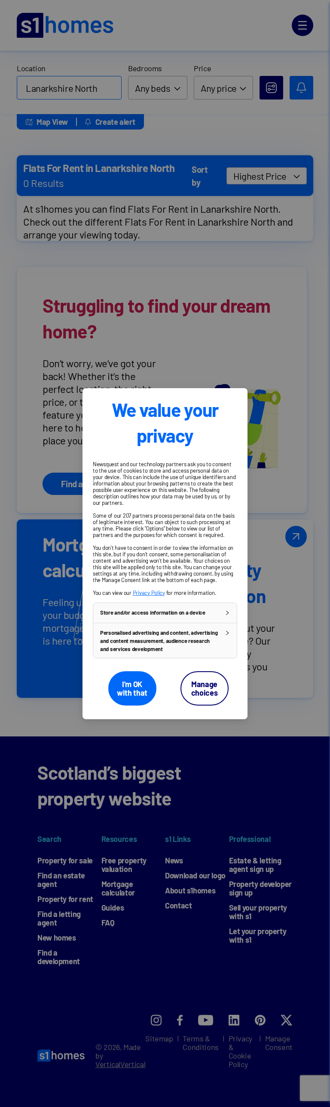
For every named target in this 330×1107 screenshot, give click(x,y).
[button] (165, 612)
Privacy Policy (149, 592)
